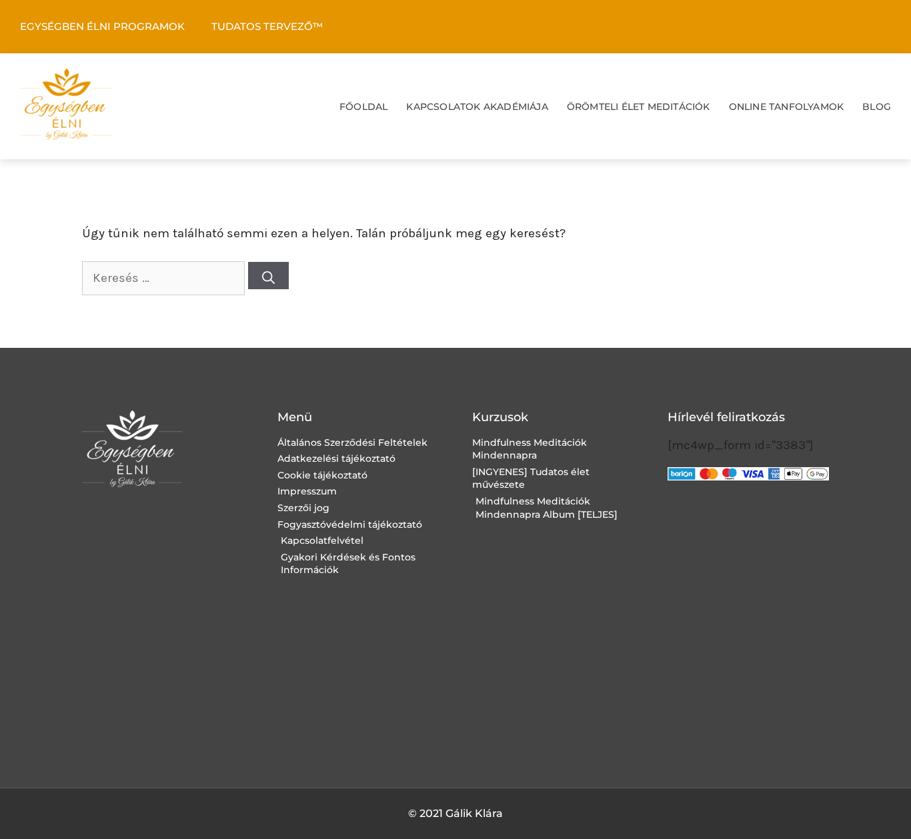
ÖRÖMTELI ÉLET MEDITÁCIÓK (638, 107)
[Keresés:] (165, 278)
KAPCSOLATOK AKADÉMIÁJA (477, 107)
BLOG (876, 107)
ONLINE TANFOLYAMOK (786, 107)
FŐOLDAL (363, 107)
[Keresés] (268, 275)
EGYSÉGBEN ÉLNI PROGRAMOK (102, 26)
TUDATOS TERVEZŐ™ (267, 26)
